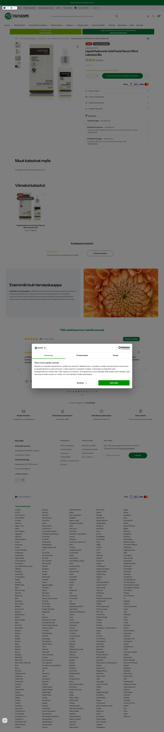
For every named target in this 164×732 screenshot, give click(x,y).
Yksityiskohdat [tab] (82, 355)
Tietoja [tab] (115, 355)
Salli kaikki (114, 383)
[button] (9, 8)
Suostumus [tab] (48, 355)
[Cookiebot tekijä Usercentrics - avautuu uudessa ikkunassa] (120, 348)
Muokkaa (80, 383)
